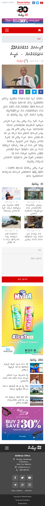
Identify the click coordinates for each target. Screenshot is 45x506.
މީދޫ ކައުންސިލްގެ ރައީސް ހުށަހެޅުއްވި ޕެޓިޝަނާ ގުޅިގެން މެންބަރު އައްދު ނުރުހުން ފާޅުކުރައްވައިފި (15, 378)
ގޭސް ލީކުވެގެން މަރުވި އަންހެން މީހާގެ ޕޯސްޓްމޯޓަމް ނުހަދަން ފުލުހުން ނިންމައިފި (34, 237)
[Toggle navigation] (7, 30)
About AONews (16, 491)
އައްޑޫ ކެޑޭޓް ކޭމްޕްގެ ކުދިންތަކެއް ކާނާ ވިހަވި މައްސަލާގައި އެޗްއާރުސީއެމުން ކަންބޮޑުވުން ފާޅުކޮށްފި (17, 400)
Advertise (28, 491)
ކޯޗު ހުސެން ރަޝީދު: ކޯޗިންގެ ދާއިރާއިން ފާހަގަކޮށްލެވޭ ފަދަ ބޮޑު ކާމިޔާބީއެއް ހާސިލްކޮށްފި (16, 367)
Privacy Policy (22, 503)
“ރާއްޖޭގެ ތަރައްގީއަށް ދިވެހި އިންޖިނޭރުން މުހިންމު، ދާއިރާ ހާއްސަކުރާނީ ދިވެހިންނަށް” (11, 208)
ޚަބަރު (39, 39)
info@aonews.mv (24, 467)
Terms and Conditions (22, 500)
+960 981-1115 (24, 470)
